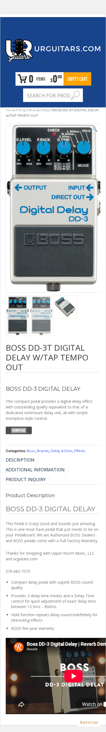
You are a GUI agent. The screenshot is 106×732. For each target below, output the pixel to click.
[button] (95, 129)
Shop (22, 110)
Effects (79, 450)
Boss (46, 110)
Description (20, 460)
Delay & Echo (61, 450)
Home (10, 110)
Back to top (89, 722)
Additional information (35, 470)
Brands (34, 110)
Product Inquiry (26, 479)
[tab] (23, 460)
